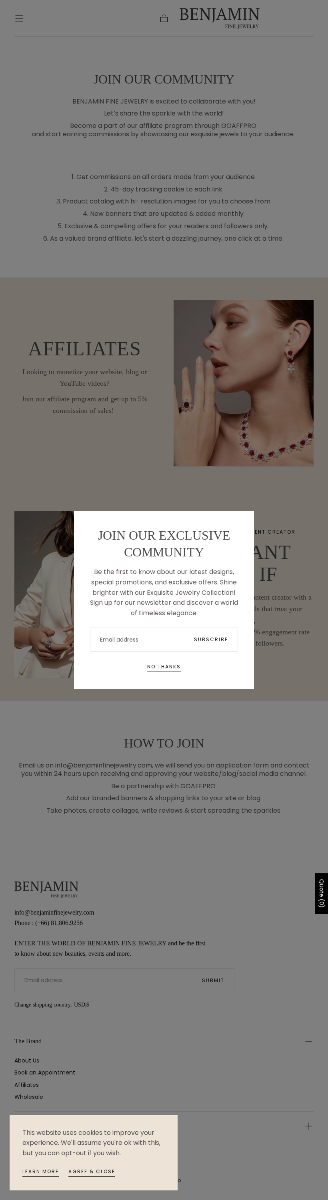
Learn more (40, 1171)
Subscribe (211, 639)
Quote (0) (322, 893)
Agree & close (91, 1171)
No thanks (164, 666)
